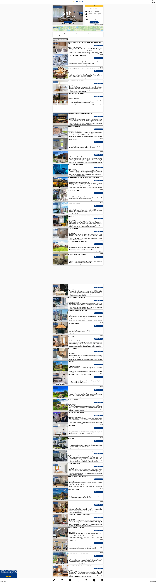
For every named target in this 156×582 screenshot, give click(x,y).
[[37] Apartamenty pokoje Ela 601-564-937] (60, 533)
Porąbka (54, 56)
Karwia (54, 439)
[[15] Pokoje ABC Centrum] (60, 234)
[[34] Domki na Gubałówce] (60, 494)
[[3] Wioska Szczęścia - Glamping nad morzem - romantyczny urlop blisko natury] (60, 73)
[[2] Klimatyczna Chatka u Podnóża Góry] (60, 60)
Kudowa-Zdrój (55, 285)
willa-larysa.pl (78, 1)
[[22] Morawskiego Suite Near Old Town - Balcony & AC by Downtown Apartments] (60, 341)
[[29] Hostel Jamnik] (60, 430)
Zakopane (54, 43)
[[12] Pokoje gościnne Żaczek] (60, 195)
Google (16, 570)
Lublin (54, 81)
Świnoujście (55, 311)
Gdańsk (54, 566)
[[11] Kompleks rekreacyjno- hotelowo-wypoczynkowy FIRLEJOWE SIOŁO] (60, 183)
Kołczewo (54, 242)
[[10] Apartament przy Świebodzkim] (60, 170)
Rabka (54, 541)
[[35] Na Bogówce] (60, 507)
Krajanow (54, 400)
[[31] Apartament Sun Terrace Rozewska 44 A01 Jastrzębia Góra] (60, 456)
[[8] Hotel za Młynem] (60, 144)
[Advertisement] (78, 274)
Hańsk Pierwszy (55, 140)
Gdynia (54, 464)
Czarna (54, 114)
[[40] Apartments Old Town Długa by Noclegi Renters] (60, 571)
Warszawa (55, 216)
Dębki (54, 191)
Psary (54, 426)
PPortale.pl (5, 581)
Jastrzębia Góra (55, 451)
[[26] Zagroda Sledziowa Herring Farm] (60, 392)
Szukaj (94, 22)
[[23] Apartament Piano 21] (60, 354)
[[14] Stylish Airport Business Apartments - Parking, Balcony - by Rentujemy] (60, 221)
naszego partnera (98, 53)
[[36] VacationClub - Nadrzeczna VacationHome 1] (60, 520)
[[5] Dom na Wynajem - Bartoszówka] (60, 99)
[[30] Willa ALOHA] (60, 443)
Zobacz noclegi (98, 45)
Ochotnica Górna (56, 94)
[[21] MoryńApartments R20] (60, 328)
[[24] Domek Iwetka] (60, 367)
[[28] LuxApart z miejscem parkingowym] (60, 418)
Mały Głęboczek (55, 554)
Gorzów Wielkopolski (56, 413)
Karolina (54, 178)
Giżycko (54, 255)
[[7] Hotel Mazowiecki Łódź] (60, 132)
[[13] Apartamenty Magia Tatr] (60, 208)
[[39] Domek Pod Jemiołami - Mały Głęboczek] (60, 558)
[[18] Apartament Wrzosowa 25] (60, 290)
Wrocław (54, 165)
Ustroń (54, 515)
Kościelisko (55, 204)
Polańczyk (54, 528)
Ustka (54, 229)
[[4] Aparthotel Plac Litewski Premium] (60, 86)
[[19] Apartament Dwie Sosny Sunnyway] (60, 303)
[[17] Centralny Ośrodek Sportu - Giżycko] (60, 259)
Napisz (155, 581)
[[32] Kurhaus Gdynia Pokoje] (60, 469)
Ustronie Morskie (56, 298)
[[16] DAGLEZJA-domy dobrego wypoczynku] (60, 246)
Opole (54, 349)
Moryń (54, 324)
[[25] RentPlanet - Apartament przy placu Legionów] (60, 379)
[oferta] (56, 52)
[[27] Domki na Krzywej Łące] (60, 405)
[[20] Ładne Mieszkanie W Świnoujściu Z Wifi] (60, 315)
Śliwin (54, 69)
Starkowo (54, 388)
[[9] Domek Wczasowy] (60, 157)
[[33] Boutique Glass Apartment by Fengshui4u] (60, 482)
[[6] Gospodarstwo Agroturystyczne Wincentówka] (60, 119)
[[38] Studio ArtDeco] (60, 545)
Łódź (54, 127)
